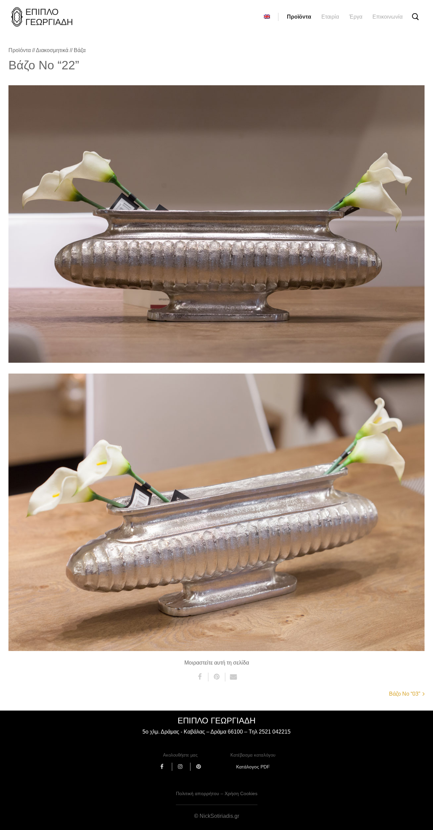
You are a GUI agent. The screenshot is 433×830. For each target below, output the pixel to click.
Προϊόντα (299, 17)
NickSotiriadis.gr (219, 816)
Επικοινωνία (387, 17)
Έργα (355, 17)
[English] (267, 16)
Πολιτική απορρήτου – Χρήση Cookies (216, 793)
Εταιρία (330, 17)
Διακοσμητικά (52, 50)
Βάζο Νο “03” (404, 694)
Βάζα (80, 50)
